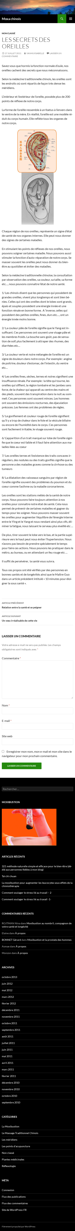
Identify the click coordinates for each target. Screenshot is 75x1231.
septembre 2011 (11, 1029)
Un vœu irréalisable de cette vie (19, 618)
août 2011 (7, 1036)
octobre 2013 (9, 977)
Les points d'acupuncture (16, 1146)
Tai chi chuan (9, 876)
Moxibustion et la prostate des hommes (49, 939)
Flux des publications (14, 1196)
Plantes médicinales (13, 1159)
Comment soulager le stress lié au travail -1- (26, 899)
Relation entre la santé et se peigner (22, 605)
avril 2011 (7, 1062)
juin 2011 (7, 1049)
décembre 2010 (10, 1082)
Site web (7, 736)
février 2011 (9, 1076)
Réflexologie (9, 1166)
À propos (20, 933)
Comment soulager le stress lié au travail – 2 (26, 892)
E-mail (6, 720)
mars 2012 (8, 996)
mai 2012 (7, 990)
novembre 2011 (11, 1016)
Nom (6, 705)
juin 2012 (7, 983)
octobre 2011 (9, 1023)
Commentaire (11, 658)
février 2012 (9, 1003)
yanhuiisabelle (35, 53)
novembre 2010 (11, 1089)
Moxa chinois (11, 19)
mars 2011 (8, 1069)
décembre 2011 (10, 1010)
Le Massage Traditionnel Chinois (20, 1133)
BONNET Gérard (11, 939)
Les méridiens (9, 1139)
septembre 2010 (11, 1102)
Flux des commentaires (15, 1203)
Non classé (8, 33)
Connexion (8, 1190)
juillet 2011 (8, 1043)
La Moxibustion (10, 1126)
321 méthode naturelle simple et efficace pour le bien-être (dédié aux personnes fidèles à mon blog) (37, 868)
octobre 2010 (9, 1095)
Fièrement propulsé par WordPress (18, 1226)
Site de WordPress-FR (14, 1209)
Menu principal (70, 18)
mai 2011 (7, 1056)
